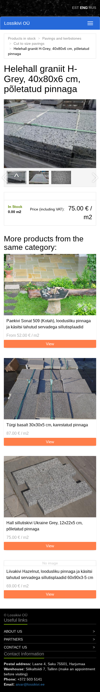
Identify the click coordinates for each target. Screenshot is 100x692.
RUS (92, 8)
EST (75, 8)
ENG (84, 8)
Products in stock (22, 38)
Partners (13, 639)
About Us (13, 631)
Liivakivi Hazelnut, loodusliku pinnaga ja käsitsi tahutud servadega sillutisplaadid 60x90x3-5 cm (49, 574)
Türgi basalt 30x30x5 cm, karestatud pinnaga (47, 425)
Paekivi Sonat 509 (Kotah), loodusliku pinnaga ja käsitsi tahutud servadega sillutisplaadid (48, 324)
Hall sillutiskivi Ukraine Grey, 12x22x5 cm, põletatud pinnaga (44, 526)
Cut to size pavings (29, 43)
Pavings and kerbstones (61, 38)
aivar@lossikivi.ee (30, 684)
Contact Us (15, 647)
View (50, 344)
